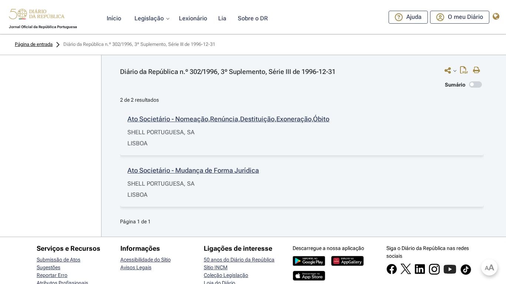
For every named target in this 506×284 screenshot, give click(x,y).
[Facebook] (391, 272)
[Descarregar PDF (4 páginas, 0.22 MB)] (466, 72)
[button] (36, 15)
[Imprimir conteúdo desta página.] (478, 70)
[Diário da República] (36, 16)
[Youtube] (449, 273)
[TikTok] (466, 274)
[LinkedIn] (420, 272)
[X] (405, 272)
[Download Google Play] (309, 264)
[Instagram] (434, 273)
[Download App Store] (309, 279)
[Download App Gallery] (347, 264)
